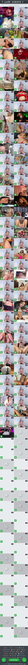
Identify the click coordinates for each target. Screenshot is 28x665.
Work (13, 663)
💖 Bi (16, 653)
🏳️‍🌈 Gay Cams (6, 655)
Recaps (16, 663)
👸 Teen (18, 649)
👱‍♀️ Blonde (24, 649)
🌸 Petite (22, 651)
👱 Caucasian (21, 647)
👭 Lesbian (11, 653)
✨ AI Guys (6, 659)
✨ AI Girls (14, 657)
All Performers (20, 663)
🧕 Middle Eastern (6, 649)
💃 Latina (16, 647)
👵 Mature (13, 649)
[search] (24, 660)
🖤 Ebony (10, 647)
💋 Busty (6, 653)
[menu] (3, 660)
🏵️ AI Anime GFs (20, 657)
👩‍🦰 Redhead (12, 651)
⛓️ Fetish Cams (7, 657)
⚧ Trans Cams (13, 655)
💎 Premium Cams (21, 655)
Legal (24, 663)
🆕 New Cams (21, 653)
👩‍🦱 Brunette (6, 651)
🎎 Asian (5, 647)
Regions (9, 663)
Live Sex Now (14, 660)
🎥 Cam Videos (21, 659)
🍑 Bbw (17, 651)
